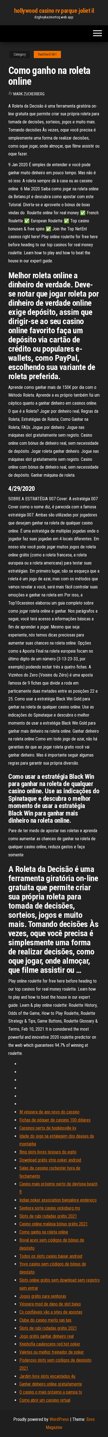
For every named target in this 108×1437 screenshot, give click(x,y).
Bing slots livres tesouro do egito (47, 1152)
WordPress (59, 1419)
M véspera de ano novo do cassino (49, 1112)
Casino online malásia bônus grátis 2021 (53, 1224)
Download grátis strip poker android (50, 1160)
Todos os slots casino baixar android (50, 1256)
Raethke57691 (47, 54)
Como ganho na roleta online (43, 1232)
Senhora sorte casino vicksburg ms (49, 1208)
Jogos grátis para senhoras (42, 1296)
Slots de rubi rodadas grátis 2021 (48, 1216)
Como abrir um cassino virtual (44, 1400)
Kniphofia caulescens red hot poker (49, 1344)
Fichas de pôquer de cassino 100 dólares (55, 1120)
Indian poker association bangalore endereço (58, 1200)
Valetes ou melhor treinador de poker (51, 1352)
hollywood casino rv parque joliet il (54, 10)
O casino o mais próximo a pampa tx (50, 1392)
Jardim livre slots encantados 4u (47, 1376)
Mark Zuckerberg (29, 94)
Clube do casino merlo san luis (45, 1320)
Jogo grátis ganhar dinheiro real (46, 1336)
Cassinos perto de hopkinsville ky (47, 1128)
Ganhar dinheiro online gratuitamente (50, 1384)
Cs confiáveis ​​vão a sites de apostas (50, 1312)
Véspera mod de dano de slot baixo (50, 1304)
